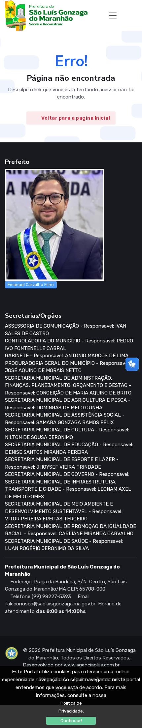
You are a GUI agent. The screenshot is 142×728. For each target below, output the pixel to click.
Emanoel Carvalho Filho (31, 284)
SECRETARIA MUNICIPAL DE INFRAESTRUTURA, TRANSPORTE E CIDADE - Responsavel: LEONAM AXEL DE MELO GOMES (68, 489)
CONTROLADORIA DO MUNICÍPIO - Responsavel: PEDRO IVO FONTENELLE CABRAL (69, 344)
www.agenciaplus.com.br (92, 665)
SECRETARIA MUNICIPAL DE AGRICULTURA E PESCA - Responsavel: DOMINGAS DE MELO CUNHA (67, 404)
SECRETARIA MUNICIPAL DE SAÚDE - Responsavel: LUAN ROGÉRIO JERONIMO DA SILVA (64, 545)
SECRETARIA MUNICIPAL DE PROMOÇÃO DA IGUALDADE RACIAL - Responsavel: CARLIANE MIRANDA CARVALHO (70, 530)
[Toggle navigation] (113, 15)
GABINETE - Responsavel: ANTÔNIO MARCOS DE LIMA (66, 356)
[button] (124, 15)
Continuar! (71, 720)
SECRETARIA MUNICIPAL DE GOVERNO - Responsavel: (67, 474)
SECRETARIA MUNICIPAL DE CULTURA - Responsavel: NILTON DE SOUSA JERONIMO (67, 433)
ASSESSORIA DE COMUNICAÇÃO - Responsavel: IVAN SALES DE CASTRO (65, 329)
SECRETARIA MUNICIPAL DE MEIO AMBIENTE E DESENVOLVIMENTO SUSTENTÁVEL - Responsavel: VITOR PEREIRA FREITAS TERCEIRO (63, 511)
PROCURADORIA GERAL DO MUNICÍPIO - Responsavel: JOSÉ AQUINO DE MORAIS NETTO (67, 367)
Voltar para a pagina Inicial (75, 118)
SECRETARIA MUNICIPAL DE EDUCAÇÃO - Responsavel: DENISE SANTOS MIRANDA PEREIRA (69, 448)
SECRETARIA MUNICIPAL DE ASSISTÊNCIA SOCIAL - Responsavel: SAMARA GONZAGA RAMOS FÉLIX (64, 418)
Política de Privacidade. (71, 707)
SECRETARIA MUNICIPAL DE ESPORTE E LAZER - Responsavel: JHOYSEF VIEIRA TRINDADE (62, 463)
